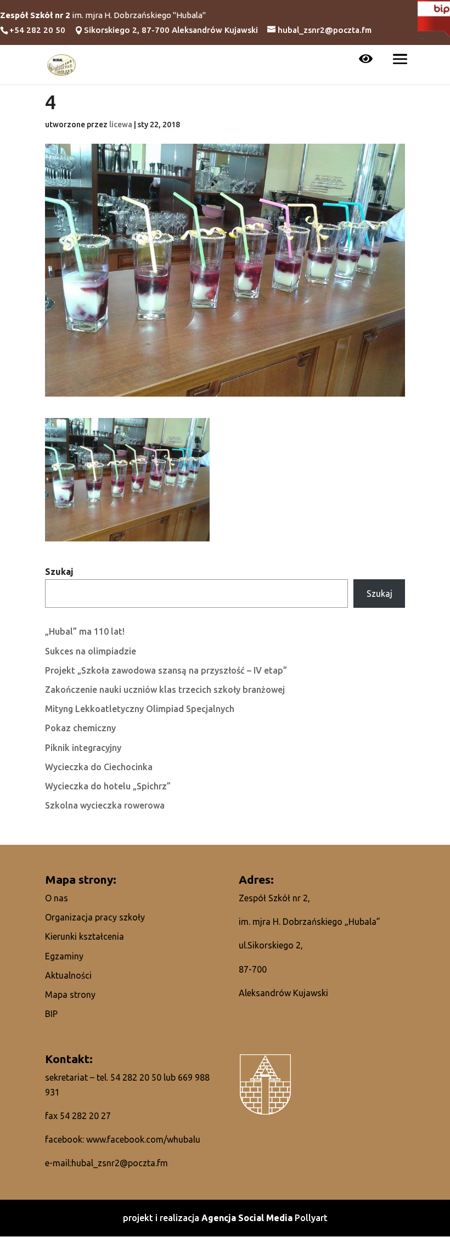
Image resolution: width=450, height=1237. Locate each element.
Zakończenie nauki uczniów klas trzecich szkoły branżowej (165, 689)
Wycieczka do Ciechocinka (99, 767)
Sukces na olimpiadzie (90, 651)
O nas (56, 898)
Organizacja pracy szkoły (95, 917)
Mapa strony (70, 994)
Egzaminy (64, 956)
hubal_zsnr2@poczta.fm (119, 1163)
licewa (120, 124)
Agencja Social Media (248, 1218)
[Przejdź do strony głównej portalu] (61, 64)
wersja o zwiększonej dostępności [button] (365, 60)
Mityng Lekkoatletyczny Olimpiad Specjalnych (139, 709)
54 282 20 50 (135, 1077)
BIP (51, 1014)
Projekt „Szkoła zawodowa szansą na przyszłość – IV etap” (166, 670)
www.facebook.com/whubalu (143, 1139)
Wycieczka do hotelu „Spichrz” (108, 786)
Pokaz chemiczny (80, 728)
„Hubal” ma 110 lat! (85, 631)
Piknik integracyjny (83, 748)
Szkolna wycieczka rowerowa (105, 805)
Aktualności (68, 975)
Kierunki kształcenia (84, 936)
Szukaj (59, 572)
